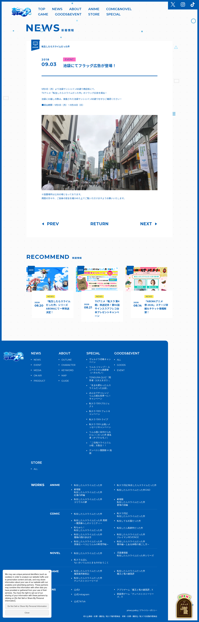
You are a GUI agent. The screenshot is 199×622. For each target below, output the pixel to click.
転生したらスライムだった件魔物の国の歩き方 (88, 536)
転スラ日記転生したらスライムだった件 (131, 514)
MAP (64, 375)
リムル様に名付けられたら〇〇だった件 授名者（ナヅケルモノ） (100, 435)
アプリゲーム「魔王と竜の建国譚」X (135, 589)
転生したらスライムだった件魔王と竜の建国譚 (131, 572)
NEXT (146, 223)
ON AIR (38, 375)
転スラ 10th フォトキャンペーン (99, 412)
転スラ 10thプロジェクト (99, 405)
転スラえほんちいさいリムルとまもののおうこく (91, 561)
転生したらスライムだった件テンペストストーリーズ (88, 579)
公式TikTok (80, 601)
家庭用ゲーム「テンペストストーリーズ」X (135, 595)
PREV (53, 223)
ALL (119, 359)
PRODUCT (39, 381)
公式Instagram (81, 594)
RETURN (99, 223)
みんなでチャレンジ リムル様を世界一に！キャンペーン (100, 396)
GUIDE (65, 381)
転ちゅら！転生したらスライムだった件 (88, 529)
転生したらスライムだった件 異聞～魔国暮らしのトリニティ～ (90, 521)
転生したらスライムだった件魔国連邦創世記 (88, 572)
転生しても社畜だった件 (129, 521)
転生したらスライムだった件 (88, 485)
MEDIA (37, 370)
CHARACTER (68, 365)
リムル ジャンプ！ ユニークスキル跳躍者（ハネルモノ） (99, 370)
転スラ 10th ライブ (98, 419)
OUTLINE (66, 359)
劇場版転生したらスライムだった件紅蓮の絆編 (88, 492)
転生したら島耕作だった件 (130, 528)
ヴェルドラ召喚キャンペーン (100, 360)
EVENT (37, 365)
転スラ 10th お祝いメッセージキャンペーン (100, 425)
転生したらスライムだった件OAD (133, 490)
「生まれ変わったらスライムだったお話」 (100, 386)
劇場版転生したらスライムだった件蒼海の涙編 (131, 502)
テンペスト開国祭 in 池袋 (100, 451)
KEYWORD (67, 370)
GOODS (121, 365)
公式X (77, 589)
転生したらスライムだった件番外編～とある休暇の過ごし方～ (133, 543)
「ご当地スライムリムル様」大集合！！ (100, 444)
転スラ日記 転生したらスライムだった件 (136, 485)
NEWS (37, 359)
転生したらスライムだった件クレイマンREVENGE (131, 536)
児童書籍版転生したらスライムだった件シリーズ (135, 554)
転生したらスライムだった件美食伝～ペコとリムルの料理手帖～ (91, 543)
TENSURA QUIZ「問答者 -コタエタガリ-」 (100, 379)
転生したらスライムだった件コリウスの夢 (88, 500)
